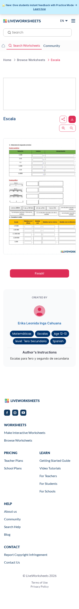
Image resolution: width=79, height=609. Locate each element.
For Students (48, 483)
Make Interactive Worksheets (24, 432)
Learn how (39, 9)
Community (12, 519)
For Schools (48, 491)
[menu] (73, 20)
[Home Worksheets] (3, 45)
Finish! (39, 273)
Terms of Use (39, 582)
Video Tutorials (50, 468)
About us (10, 511)
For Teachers (48, 476)
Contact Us (12, 562)
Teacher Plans (13, 460)
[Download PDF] (72, 119)
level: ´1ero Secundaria (31, 341)
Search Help (12, 527)
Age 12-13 (60, 334)
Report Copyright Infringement (25, 554)
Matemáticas (21, 334)
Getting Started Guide (55, 460)
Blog (7, 534)
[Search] (8, 32)
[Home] (22, 21)
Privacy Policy (40, 586)
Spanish (58, 341)
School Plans (13, 468)
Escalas (42, 334)
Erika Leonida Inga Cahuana (39, 323)
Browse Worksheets (18, 440)
